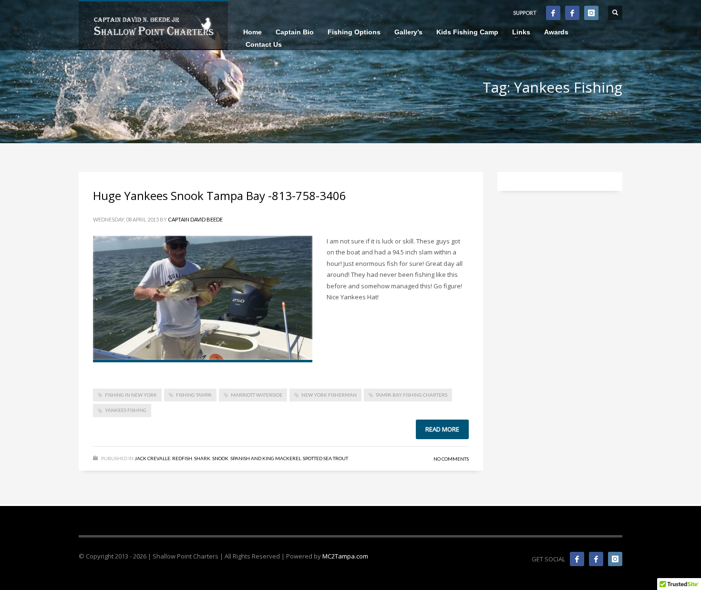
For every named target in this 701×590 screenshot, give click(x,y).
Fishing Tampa (194, 395)
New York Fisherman (329, 395)
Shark (202, 458)
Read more (442, 429)
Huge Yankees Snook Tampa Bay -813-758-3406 (219, 195)
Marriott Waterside (256, 395)
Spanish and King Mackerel (265, 458)
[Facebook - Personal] (572, 13)
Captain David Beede (195, 219)
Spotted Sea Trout (325, 458)
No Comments (451, 459)
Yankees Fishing (125, 410)
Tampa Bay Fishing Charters (411, 395)
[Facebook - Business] (553, 13)
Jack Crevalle (152, 458)
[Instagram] (591, 13)
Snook (220, 458)
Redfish (182, 458)
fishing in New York (131, 395)
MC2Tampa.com (345, 556)
